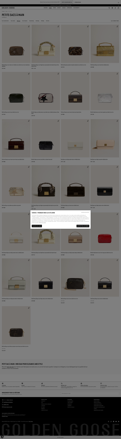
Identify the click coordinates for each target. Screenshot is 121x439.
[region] (60, 219)
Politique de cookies (42, 222)
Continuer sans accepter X (85, 212)
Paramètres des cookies (36, 226)
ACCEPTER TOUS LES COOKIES (83, 226)
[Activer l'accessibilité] (2, 436)
